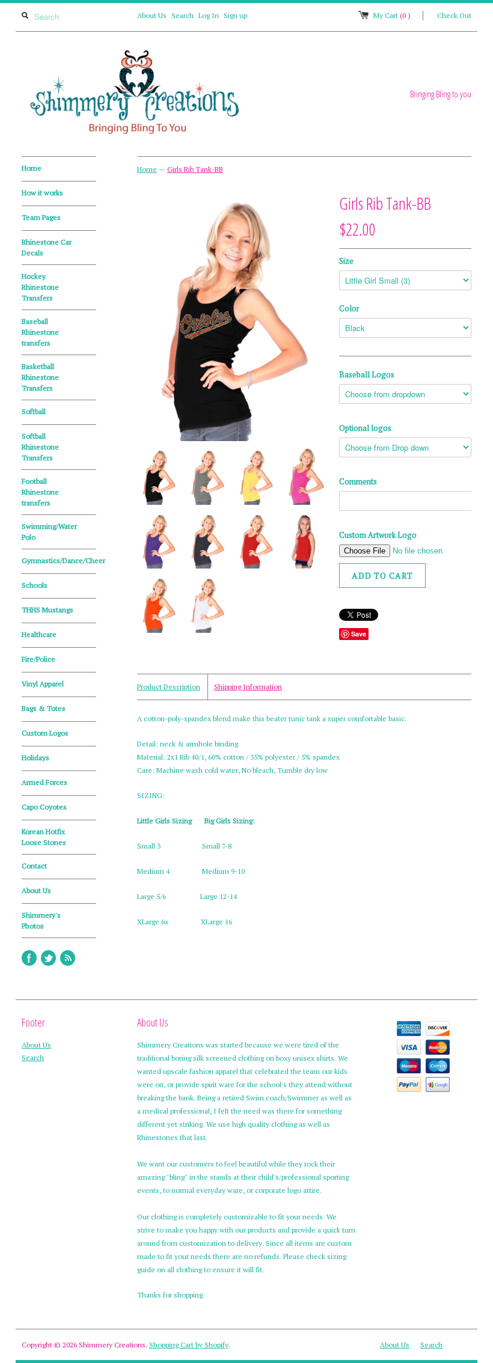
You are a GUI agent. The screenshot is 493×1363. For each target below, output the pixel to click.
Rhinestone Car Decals (47, 247)
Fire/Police (38, 658)
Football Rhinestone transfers (40, 492)
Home (31, 167)
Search (182, 15)
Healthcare (39, 634)
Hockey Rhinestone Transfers (40, 287)
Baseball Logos (366, 374)
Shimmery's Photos (41, 920)
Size (346, 260)
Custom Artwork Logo (378, 534)
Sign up (235, 15)
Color (349, 308)
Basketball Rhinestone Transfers (40, 377)
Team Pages (41, 217)
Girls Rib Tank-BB (195, 169)
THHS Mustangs (47, 609)
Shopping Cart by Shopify (188, 1344)
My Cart (392, 15)
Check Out (454, 15)
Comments (358, 481)
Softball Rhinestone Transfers (40, 446)
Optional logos (365, 427)
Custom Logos (45, 732)
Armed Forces (44, 782)
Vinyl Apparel (43, 683)
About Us (152, 15)
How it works (42, 192)
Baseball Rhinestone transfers (40, 332)
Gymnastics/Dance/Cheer (59, 560)
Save (358, 633)
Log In (208, 15)
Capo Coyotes (44, 806)
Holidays (35, 757)
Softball (34, 411)
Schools (34, 585)
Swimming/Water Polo (49, 531)
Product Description (168, 686)
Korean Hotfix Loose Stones (44, 837)
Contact (34, 865)
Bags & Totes (44, 708)
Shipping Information (248, 686)
